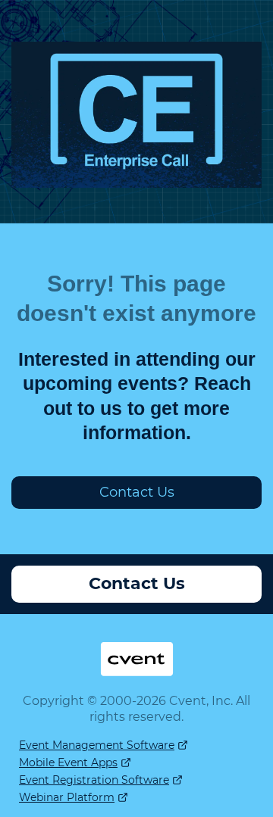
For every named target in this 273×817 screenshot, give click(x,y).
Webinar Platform (67, 797)
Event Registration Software (94, 780)
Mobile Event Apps (68, 762)
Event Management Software (96, 745)
